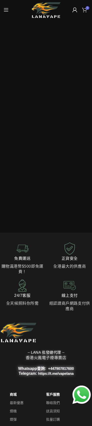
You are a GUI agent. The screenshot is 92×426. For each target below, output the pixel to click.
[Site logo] (46, 10)
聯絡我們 (53, 403)
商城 (13, 394)
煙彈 (13, 419)
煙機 (13, 411)
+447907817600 (61, 368)
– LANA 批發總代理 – (46, 352)
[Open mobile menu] (6, 10)
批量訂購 (53, 419)
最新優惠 (17, 403)
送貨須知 (53, 411)
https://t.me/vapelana (56, 373)
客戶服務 (53, 394)
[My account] (75, 10)
